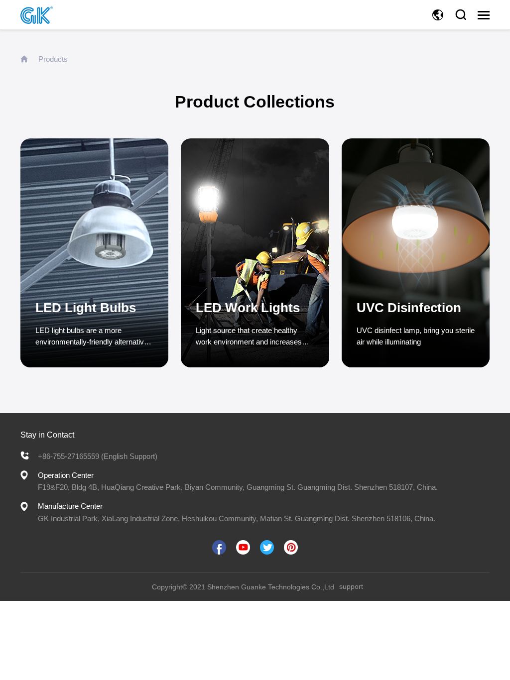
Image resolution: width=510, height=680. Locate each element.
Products (53, 59)
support (351, 586)
